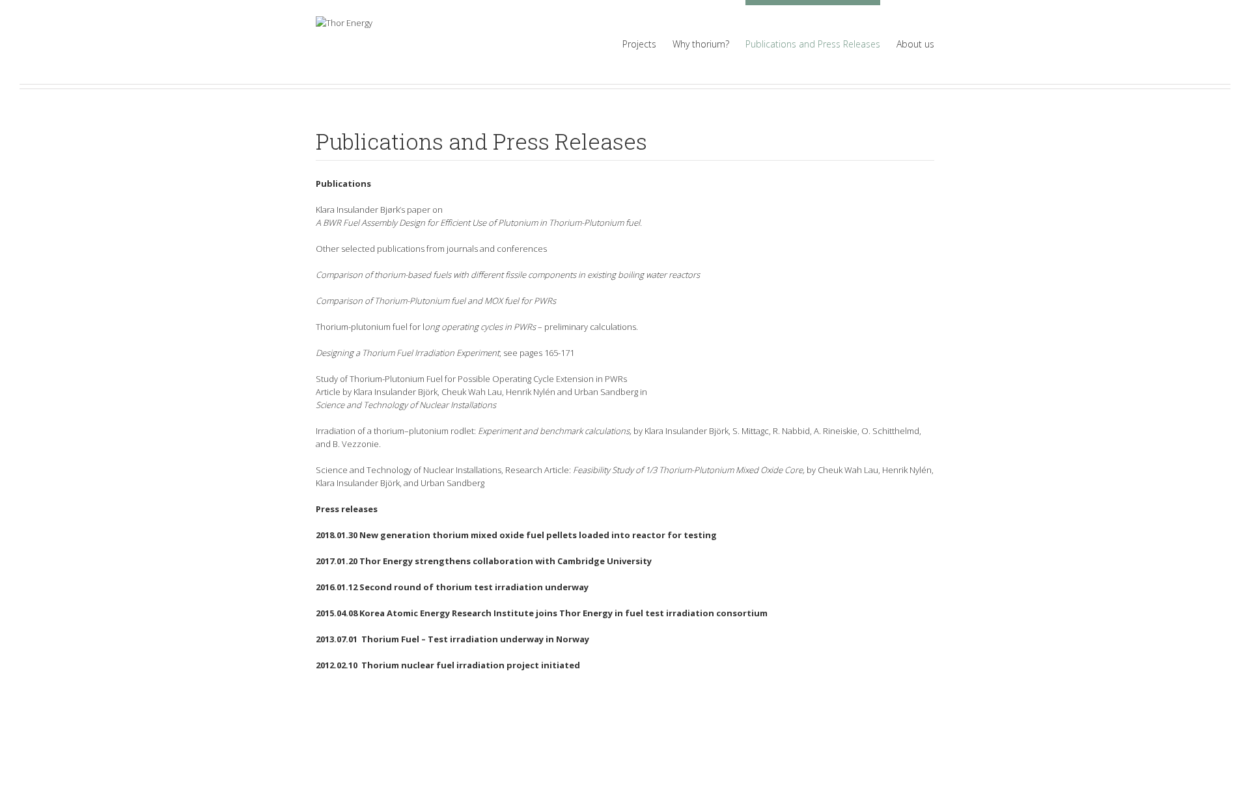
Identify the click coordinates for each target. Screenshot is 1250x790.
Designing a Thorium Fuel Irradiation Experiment (407, 353)
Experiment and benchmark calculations (554, 431)
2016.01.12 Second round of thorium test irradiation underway (452, 587)
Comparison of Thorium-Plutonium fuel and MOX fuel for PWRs (436, 300)
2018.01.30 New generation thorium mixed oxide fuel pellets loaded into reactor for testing (516, 535)
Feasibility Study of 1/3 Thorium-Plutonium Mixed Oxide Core (688, 470)
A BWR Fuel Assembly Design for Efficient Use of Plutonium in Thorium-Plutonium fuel (478, 222)
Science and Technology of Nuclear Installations (406, 405)
